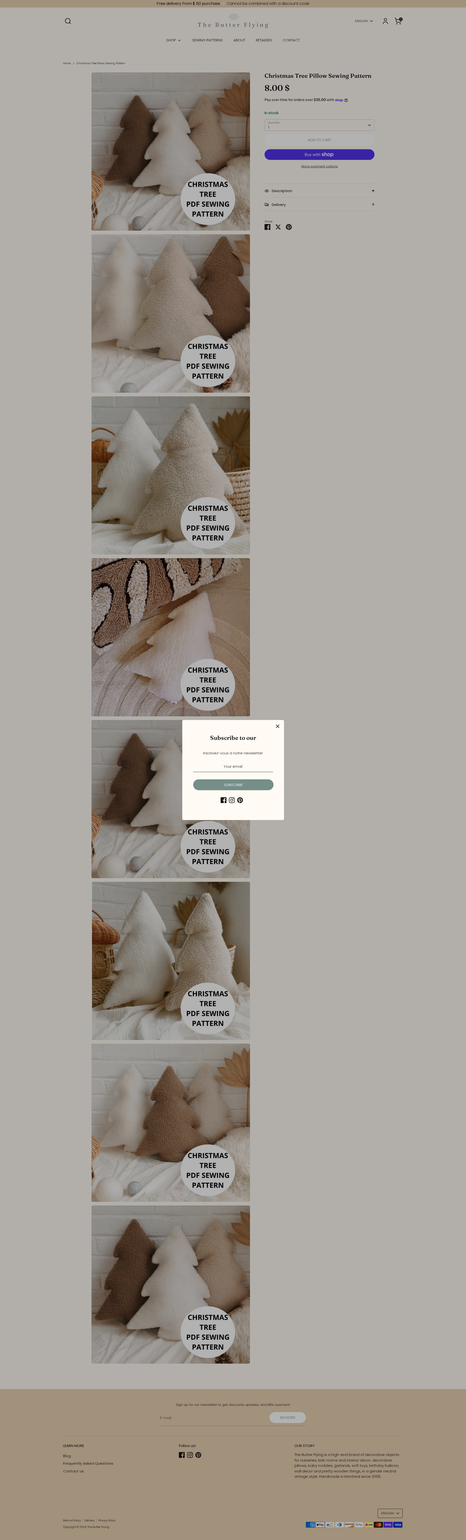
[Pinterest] (240, 800)
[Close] (277, 726)
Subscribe (233, 784)
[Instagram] (232, 800)
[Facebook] (223, 800)
